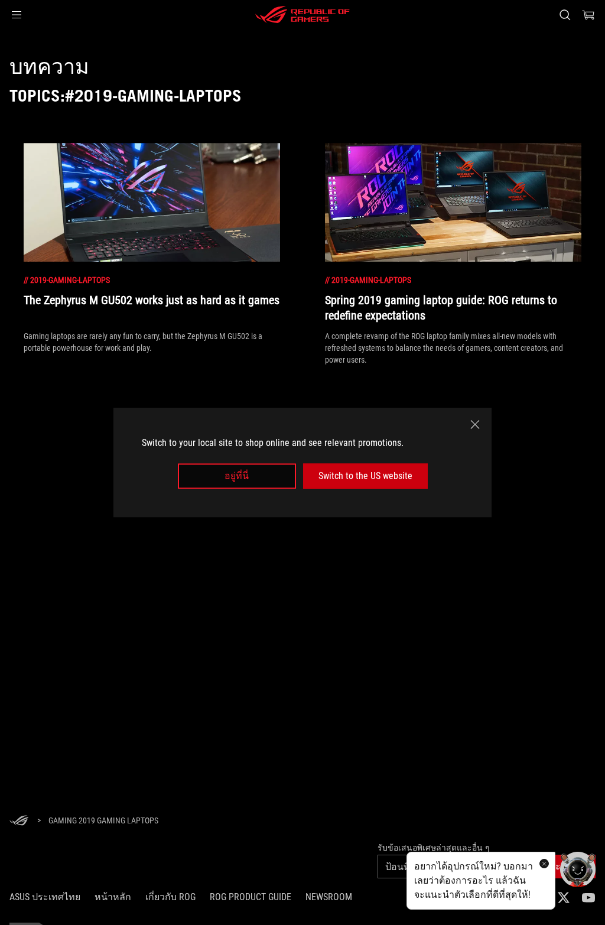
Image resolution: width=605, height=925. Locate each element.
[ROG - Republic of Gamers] (302, 15)
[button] (16, 15)
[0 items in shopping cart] (588, 15)
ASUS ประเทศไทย (44, 897)
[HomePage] (18, 821)
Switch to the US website (365, 475)
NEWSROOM (328, 897)
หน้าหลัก (113, 897)
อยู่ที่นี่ (237, 475)
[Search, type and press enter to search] (565, 15)
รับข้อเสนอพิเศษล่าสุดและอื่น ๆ (434, 847)
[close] (475, 425)
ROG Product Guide (250, 897)
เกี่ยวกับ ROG (170, 897)
